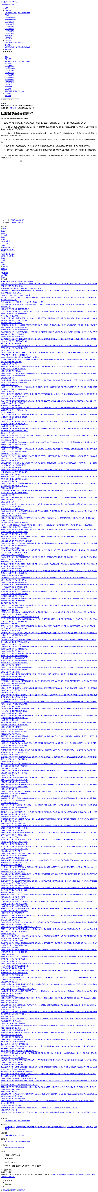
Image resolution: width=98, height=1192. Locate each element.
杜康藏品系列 (9, 24)
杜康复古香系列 (10, 17)
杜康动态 (8, 40)
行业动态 (21, 42)
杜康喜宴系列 (9, 33)
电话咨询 (14, 1190)
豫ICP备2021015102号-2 (67, 1174)
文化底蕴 (8, 13)
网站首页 (5, 1190)
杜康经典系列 (9, 31)
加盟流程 (14, 1147)
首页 (6, 8)
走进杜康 (8, 10)
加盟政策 (14, 47)
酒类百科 (8, 42)
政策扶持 (21, 47)
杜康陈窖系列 (9, 26)
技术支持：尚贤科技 (8, 1177)
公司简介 (14, 13)
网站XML (55, 1174)
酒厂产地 (21, 13)
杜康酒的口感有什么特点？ (20, 222)
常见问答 (14, 42)
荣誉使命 (27, 13)
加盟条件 (8, 1147)
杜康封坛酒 (8, 36)
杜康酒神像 (8, 38)
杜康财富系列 (9, 22)
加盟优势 (8, 47)
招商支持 (8, 45)
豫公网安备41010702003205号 (85, 1174)
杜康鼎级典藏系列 (11, 19)
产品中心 (8, 15)
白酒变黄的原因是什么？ (19, 220)
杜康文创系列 (9, 29)
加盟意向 (21, 1147)
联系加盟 (8, 49)
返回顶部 (22, 1190)
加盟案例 (27, 47)
